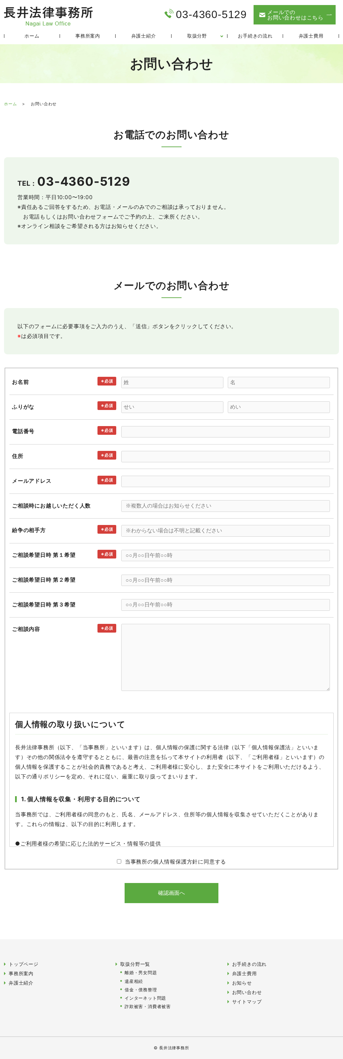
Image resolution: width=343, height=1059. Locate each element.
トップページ (24, 964)
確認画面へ (171, 893)
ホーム (31, 36)
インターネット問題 (145, 998)
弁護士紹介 (143, 36)
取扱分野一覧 (135, 964)
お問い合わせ (247, 992)
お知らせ (242, 983)
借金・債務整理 (141, 989)
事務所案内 (87, 36)
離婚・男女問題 (141, 972)
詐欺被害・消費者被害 (148, 1006)
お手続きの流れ (255, 36)
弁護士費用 (311, 36)
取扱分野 (197, 36)
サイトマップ (247, 1001)
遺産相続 (134, 981)
